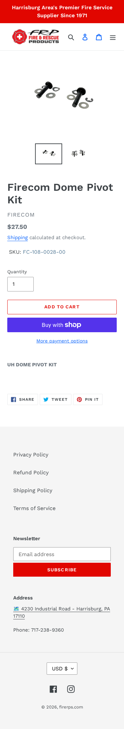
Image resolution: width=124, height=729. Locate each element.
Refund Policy (31, 472)
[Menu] (113, 36)
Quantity (17, 271)
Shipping (17, 237)
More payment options (62, 340)
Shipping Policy (32, 490)
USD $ (60, 668)
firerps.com (71, 706)
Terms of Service (34, 508)
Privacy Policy (30, 454)
